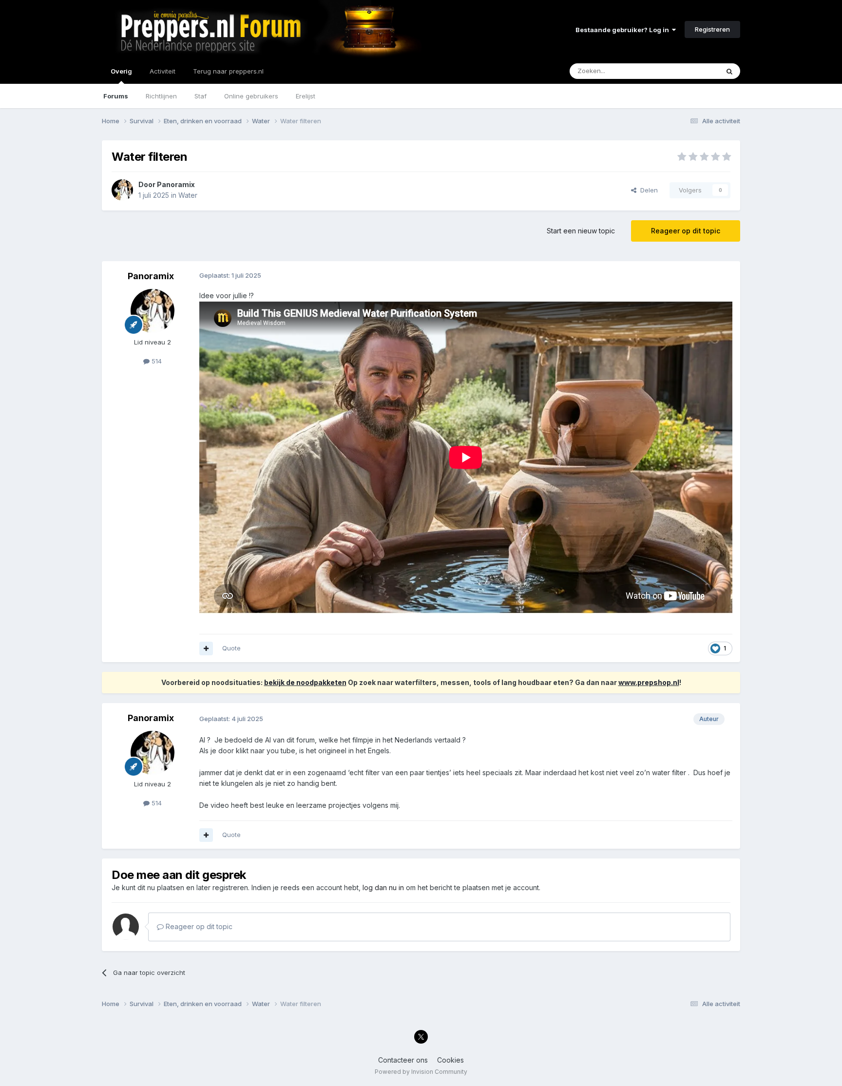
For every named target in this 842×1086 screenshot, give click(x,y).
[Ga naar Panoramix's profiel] (122, 190)
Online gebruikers (251, 96)
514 (156, 361)
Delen (647, 190)
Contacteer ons (403, 1060)
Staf (200, 96)
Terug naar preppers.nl (228, 71)
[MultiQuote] (206, 648)
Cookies (450, 1060)
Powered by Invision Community (421, 1071)
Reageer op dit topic (685, 231)
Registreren (712, 29)
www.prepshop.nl (648, 682)
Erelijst (305, 96)
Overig (121, 71)
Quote (231, 648)
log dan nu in (383, 887)
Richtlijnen (161, 96)
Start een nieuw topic (581, 231)
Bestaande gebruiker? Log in (623, 30)
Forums (115, 96)
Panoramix (176, 184)
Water (187, 195)
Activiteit (162, 71)
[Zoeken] (729, 71)
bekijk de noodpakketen (305, 682)
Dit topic (694, 71)
